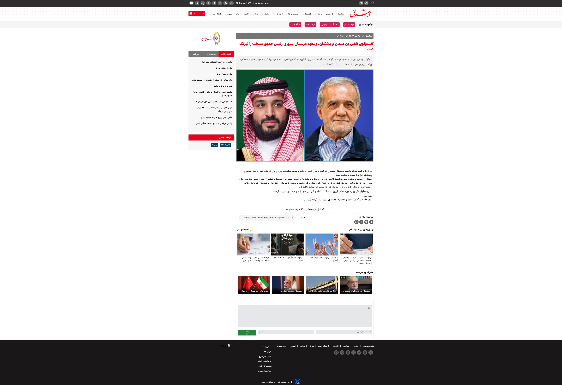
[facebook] (361, 222)
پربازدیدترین (211, 54)
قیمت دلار (349, 24)
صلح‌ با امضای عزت (224, 74)
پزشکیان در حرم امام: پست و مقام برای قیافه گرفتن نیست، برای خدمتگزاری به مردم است (356, 291)
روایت (267, 14)
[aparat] (203, 3)
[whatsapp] (356, 222)
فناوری (245, 14)
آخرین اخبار (226, 54)
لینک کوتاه (299, 218)
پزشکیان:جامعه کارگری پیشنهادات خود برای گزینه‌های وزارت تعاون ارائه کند (288, 291)
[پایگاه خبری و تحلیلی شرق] (360, 17)
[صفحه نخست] (371, 3)
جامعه (320, 14)
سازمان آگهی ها (265, 371)
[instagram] (220, 3)
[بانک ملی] (211, 44)
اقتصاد (307, 14)
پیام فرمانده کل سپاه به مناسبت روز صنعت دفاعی (211, 80)
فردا (256, 14)
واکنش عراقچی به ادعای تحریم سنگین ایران (214, 123)
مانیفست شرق (265, 361)
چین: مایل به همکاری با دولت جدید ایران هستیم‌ (254, 291)
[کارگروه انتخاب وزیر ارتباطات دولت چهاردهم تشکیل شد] (322, 285)
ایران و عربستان (314, 209)
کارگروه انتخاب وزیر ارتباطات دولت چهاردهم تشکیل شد (323, 291)
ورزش (278, 14)
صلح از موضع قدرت (224, 68)
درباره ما (268, 351)
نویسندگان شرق (265, 366)
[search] (231, 3)
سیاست (341, 14)
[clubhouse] (197, 3)
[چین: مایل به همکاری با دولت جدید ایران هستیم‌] (254, 285)
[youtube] (191, 3)
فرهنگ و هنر (293, 14)
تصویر (230, 14)
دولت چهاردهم (293, 209)
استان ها (217, 14)
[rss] (225, 3)
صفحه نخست (368, 346)
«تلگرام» (315, 199)
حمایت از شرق (265, 356)
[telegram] (214, 3)
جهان (328, 14)
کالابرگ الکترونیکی (330, 24)
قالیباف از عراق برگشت (223, 86)
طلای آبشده (225, 144)
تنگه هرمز (295, 24)
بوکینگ (214, 144)
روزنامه (196, 54)
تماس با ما (267, 346)
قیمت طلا (310, 24)
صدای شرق (282, 346)
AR (361, 3)
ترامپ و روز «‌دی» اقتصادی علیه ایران (216, 62)
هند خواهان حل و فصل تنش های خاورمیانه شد (212, 101)
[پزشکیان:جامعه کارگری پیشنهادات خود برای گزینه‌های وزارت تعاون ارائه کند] (288, 285)
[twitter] (208, 3)
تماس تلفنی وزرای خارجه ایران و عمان (216, 117)
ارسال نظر (247, 332)
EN (366, 3)
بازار (237, 14)
